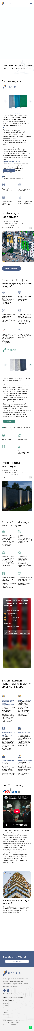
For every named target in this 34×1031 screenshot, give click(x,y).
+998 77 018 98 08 (14, 1027)
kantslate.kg (7, 993)
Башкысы (5, 1003)
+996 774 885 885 (15, 1020)
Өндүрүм (5, 1007)
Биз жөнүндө (6, 1005)
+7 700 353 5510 (13, 1024)
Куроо (5, 1012)
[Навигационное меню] (31, 3)
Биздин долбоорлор (9, 1010)
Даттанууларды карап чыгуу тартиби (13, 997)
